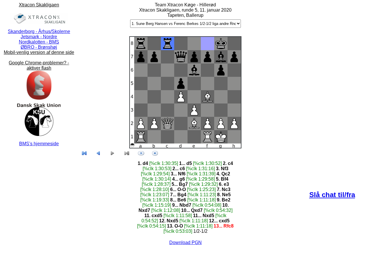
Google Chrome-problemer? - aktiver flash (39, 65)
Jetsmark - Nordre (39, 36)
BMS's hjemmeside (39, 143)
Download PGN (185, 242)
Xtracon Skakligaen (39, 4)
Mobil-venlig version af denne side (39, 52)
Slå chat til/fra (332, 195)
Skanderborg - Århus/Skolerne (39, 31)
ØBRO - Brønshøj (39, 47)
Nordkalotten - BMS (39, 41)
